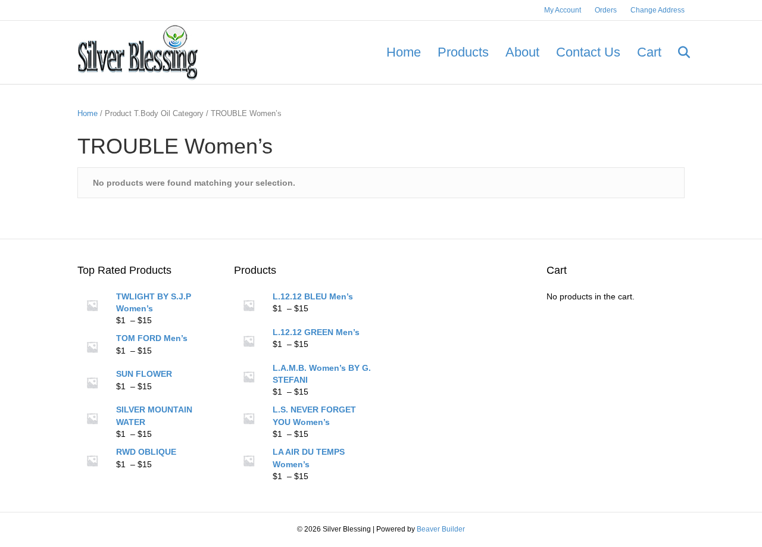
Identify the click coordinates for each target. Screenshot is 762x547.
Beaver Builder (441, 529)
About (522, 52)
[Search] (677, 52)
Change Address (657, 10)
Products (463, 52)
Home (403, 52)
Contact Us (588, 52)
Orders (606, 10)
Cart (649, 52)
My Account (562, 10)
